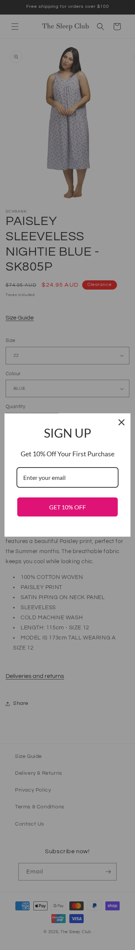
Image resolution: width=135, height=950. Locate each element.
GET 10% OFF (67, 507)
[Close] (121, 422)
